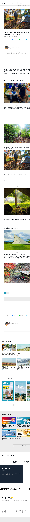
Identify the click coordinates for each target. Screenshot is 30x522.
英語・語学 (23, 512)
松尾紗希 (23, 369)
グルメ (23, 513)
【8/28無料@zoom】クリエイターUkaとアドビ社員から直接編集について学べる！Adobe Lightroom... (9, 426)
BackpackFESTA (27, 3)
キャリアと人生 (24, 510)
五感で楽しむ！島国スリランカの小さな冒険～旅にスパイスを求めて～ (8, 368)
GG (9, 46)
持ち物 (23, 511)
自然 (24, 3)
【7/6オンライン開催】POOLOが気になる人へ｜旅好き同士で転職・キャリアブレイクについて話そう (9, 438)
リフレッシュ (18, 514)
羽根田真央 (8, 369)
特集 (13, 3)
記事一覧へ (11, 48)
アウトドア (17, 513)
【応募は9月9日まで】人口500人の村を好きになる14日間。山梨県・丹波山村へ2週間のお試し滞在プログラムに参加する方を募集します (8, 353)
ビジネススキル (18, 511)
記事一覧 (11, 3)
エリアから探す (4, 351)
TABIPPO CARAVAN (19, 351)
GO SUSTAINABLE (18, 510)
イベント (15, 3)
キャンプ (6, 299)
